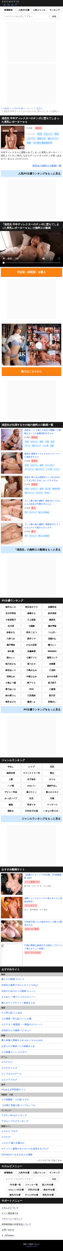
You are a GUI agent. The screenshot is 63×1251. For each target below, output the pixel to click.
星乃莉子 (52, 683)
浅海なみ (11, 676)
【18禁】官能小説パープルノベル (18, 1105)
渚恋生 (39, 108)
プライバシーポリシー (12, 1219)
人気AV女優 (23, 10)
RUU (31, 689)
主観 (52, 798)
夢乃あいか (10, 689)
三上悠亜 (31, 619)
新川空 (52, 695)
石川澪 (11, 626)
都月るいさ (10, 607)
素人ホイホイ (52, 792)
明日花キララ (31, 607)
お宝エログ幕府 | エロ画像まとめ (18, 1046)
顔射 (29, 143)
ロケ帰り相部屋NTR (42, 143)
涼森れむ (52, 638)
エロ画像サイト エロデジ (14, 1052)
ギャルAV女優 (31, 1195)
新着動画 (8, 10)
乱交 (31, 798)
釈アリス (31, 683)
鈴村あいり (10, 670)
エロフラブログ (9, 1079)
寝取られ (41, 138)
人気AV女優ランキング (22, 108)
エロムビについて (10, 1208)
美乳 (56, 134)
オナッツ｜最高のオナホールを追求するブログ (25, 1148)
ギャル (52, 779)
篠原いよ (31, 702)
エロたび (5, 1137)
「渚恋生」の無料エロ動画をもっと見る (37, 549)
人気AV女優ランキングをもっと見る (39, 173)
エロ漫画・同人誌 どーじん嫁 (16, 1018)
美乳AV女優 (48, 1195)
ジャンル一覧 (31, 1184)
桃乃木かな (10, 664)
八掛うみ (11, 638)
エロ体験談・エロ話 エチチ (15, 1099)
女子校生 (31, 779)
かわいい (48, 134)
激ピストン (53, 138)
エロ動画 (5, 108)
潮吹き (11, 811)
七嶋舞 (31, 626)
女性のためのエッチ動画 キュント (18, 991)
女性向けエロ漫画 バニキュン (16, 1030)
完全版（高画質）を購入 (31, 272)
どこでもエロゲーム (11, 1073)
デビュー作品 (11, 792)
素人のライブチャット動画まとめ (18, 1002)
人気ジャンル (39, 10)
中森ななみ (31, 676)
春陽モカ (31, 613)
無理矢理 (11, 773)
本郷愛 (52, 664)
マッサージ (52, 804)
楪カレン (11, 657)
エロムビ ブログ (9, 1131)
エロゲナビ (7, 1062)
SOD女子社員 (31, 811)
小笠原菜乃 (10, 619)
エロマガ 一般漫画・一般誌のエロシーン (22, 1024)
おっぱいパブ (11, 798)
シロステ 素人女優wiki (12, 1143)
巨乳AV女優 (33, 1189)
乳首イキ (31, 804)
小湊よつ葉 (10, 683)
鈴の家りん (10, 695)
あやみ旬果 (52, 676)
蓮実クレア (52, 657)
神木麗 (11, 651)
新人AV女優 (47, 1184)
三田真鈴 (31, 695)
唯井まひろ (10, 702)
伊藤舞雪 (31, 651)
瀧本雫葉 (52, 626)
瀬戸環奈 (11, 645)
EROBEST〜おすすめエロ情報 (16, 1154)
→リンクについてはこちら (49, 1160)
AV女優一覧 (15, 1184)
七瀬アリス (31, 657)
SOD (39, 134)
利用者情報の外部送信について (16, 1224)
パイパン (31, 138)
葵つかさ (31, 664)
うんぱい (52, 632)
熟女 (52, 773)
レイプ (31, 766)
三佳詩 (52, 670)
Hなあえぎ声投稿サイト (13, 1089)
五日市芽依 (10, 613)
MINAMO (52, 651)
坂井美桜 (52, 613)
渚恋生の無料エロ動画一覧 (46, 165)
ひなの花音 (31, 645)
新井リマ (31, 638)
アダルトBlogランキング (14, 1115)
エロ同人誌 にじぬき (11, 1012)
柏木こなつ (31, 632)
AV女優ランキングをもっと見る (42, 709)
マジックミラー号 (31, 773)
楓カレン (52, 645)
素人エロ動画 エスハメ (13, 979)
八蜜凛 (52, 689)
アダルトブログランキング (14, 1121)
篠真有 (52, 619)
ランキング (54, 10)
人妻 (11, 779)
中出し (11, 766)
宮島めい (52, 702)
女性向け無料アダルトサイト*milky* (19, 985)
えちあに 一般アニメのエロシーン (18, 997)
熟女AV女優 (49, 1189)
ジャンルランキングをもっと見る (41, 818)
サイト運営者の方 (10, 1213)
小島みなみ (31, 670)
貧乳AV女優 (15, 1195)
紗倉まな (11, 632)
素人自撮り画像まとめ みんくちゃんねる (22, 1040)
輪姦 (11, 804)
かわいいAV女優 (16, 1189)
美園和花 (52, 607)
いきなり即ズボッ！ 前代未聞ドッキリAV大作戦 (52, 811)
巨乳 (52, 766)
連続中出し (52, 786)
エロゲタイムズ (9, 1068)
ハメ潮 (11, 786)
